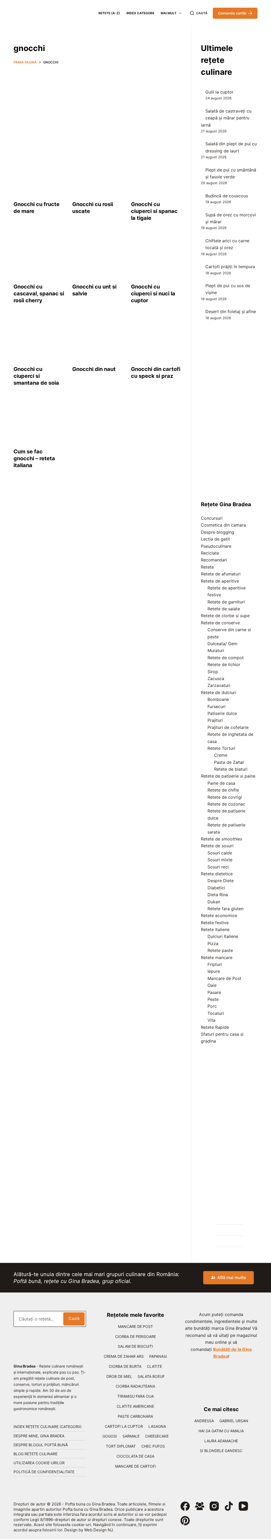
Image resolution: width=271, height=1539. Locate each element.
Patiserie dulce (222, 713)
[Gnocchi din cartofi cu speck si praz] (156, 339)
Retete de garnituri (226, 602)
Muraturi (215, 650)
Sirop (212, 671)
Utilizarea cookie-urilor (39, 1463)
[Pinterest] (185, 1520)
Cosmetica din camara (223, 525)
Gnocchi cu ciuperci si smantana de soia (36, 376)
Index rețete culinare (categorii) (47, 1426)
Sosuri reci (218, 867)
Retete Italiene (215, 929)
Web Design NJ (98, 1529)
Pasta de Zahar (229, 762)
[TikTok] (228, 1506)
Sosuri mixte (219, 859)
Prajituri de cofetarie (228, 727)
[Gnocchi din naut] (97, 339)
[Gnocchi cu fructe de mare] (38, 174)
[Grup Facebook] (199, 1506)
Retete (207, 567)
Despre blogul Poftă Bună (40, 1445)
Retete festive (215, 922)
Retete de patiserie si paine (228, 776)
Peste (213, 999)
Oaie (211, 985)
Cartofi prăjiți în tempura (230, 266)
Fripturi (214, 964)
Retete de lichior (223, 664)
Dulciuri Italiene (222, 936)
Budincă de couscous (226, 195)
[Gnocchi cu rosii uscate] (97, 174)
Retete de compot (225, 657)
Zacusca (215, 678)
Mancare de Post (224, 978)
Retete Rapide (215, 1027)
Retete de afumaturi (221, 573)
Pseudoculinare (216, 546)
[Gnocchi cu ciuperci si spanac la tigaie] (156, 174)
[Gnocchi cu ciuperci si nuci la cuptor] (156, 256)
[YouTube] (243, 1506)
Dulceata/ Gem (222, 643)
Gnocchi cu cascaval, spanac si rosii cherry (38, 293)
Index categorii (140, 13)
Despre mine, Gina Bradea (38, 1436)
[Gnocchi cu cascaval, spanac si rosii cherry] (38, 256)
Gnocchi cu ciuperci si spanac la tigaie (154, 211)
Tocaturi (215, 1013)
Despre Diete (220, 880)
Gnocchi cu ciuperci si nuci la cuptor (153, 293)
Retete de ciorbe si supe (225, 615)
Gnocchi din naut (94, 369)
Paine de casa (221, 783)
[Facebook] (185, 1506)
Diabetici (216, 887)
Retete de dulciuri (218, 692)
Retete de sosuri (217, 845)
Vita (211, 1020)
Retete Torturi (221, 748)
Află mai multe (231, 1277)
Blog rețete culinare (35, 1454)
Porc (212, 1006)
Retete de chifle (223, 790)
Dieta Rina (217, 894)
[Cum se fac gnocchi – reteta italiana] (38, 421)
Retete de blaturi (230, 769)
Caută (74, 1318)
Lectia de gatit (215, 539)
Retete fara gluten (225, 908)
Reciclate (210, 553)
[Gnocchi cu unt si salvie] (97, 256)
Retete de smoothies (221, 838)
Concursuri (212, 518)
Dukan (213, 901)
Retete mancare (216, 957)
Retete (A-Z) (109, 13)
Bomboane (218, 699)
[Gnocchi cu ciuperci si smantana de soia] (38, 339)
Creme (220, 755)
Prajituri (215, 720)
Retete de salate (223, 608)
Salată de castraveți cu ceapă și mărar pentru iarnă (226, 118)
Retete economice (219, 915)
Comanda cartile (232, 13)
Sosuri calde (219, 852)
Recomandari (214, 559)
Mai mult (169, 13)
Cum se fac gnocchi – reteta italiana (34, 458)
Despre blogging (217, 532)
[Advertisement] (97, 107)
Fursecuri (216, 706)
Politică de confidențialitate (43, 1472)
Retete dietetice (217, 873)
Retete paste (220, 950)
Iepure (213, 971)
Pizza (212, 943)
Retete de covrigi (224, 797)
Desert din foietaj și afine (230, 311)
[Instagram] (214, 1506)
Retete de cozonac (226, 804)
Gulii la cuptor (219, 92)
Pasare (214, 992)
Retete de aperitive (220, 581)
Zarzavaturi (218, 685)
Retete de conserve (220, 622)
